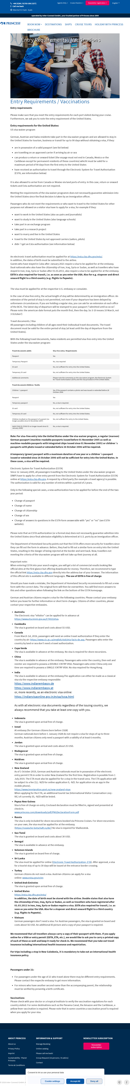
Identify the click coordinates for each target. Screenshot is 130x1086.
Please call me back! (44, 1053)
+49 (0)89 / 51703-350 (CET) (24, 3)
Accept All (75, 1081)
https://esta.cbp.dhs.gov (33, 479)
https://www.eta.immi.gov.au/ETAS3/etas (36, 619)
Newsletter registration (96, 3)
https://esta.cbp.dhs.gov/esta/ (86, 256)
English (115, 3)
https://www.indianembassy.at (33, 688)
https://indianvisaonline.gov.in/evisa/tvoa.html (44, 697)
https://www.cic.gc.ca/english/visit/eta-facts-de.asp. (57, 639)
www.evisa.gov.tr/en (32, 877)
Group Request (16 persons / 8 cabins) (52, 1058)
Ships (68, 24)
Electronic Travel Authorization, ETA (72, 862)
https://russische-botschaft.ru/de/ (33, 827)
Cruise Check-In (76, 3)
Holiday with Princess (109, 24)
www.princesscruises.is (11, 23)
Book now (33, 24)
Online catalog (42, 1048)
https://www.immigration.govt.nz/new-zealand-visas (42, 789)
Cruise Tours (83, 24)
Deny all (94, 1081)
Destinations (53, 24)
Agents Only (62, 3)
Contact (39, 1062)
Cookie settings (52, 1081)
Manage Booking (43, 1044)
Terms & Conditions (16, 1065)
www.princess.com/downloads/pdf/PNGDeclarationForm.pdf (46, 812)
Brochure (33, 29)
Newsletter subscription (96, 1046)
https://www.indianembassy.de (34, 683)
